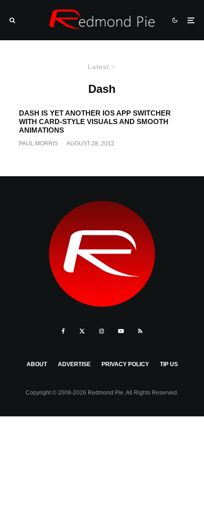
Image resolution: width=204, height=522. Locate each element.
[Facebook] (63, 331)
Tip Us (169, 364)
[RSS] (140, 331)
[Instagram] (101, 331)
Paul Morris (38, 143)
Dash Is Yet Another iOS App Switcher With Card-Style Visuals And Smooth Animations (95, 121)
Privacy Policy (125, 364)
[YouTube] (121, 331)
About (37, 364)
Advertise (74, 364)
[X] (82, 331)
